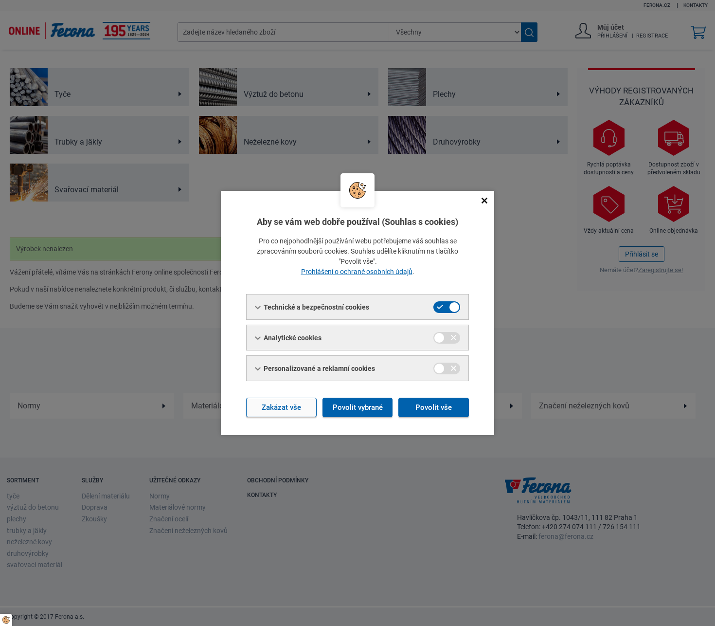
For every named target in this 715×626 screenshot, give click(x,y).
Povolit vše (433, 407)
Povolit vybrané (358, 407)
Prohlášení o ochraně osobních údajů (356, 272)
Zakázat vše (281, 407)
